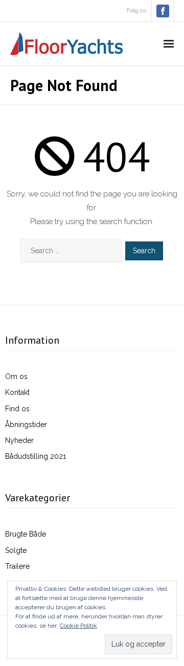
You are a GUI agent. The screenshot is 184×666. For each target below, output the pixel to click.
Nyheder (19, 440)
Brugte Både (25, 534)
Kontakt (17, 392)
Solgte (16, 550)
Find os (17, 409)
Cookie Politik (78, 625)
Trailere (17, 566)
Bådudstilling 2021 (35, 456)
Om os (16, 376)
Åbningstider (26, 424)
